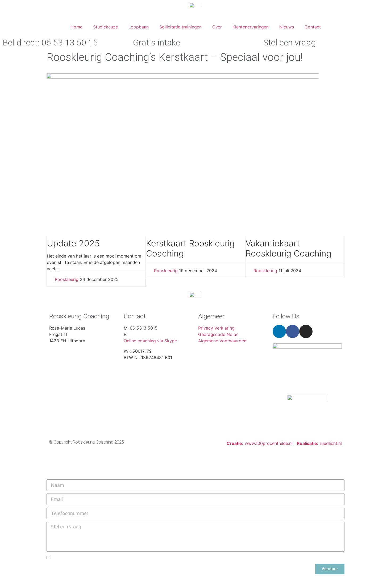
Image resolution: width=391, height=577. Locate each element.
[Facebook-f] (292, 331)
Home (76, 27)
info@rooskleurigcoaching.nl (156, 334)
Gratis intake (156, 42)
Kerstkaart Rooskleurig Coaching (190, 248)
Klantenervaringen (250, 27)
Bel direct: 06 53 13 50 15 (50, 42)
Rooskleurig (66, 279)
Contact (313, 27)
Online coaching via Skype (150, 340)
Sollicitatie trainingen (180, 27)
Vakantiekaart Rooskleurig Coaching (288, 248)
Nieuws (286, 27)
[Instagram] (306, 331)
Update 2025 (73, 243)
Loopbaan (138, 27)
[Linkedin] (279, 331)
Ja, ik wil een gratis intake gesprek (87, 558)
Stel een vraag (289, 42)
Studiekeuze (105, 27)
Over (217, 27)
